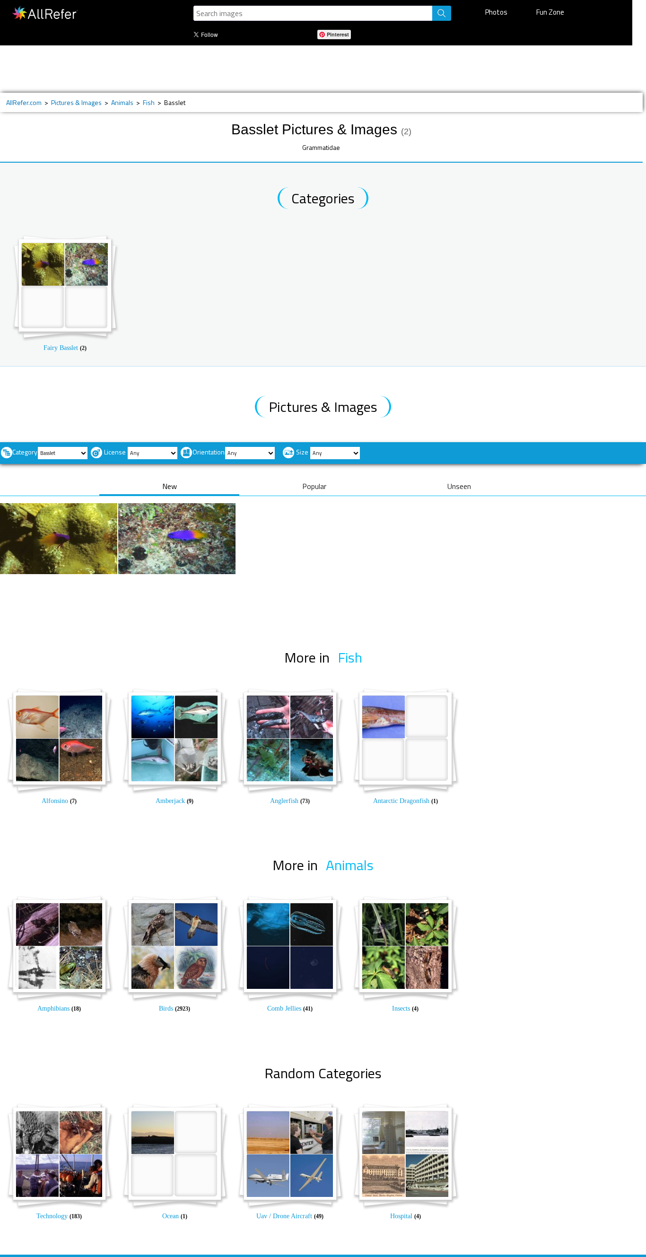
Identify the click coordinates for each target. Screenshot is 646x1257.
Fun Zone (550, 12)
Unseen (459, 486)
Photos (496, 12)
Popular (314, 486)
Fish (149, 102)
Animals (122, 102)
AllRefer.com (24, 102)
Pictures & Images (76, 102)
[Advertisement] (310, 69)
